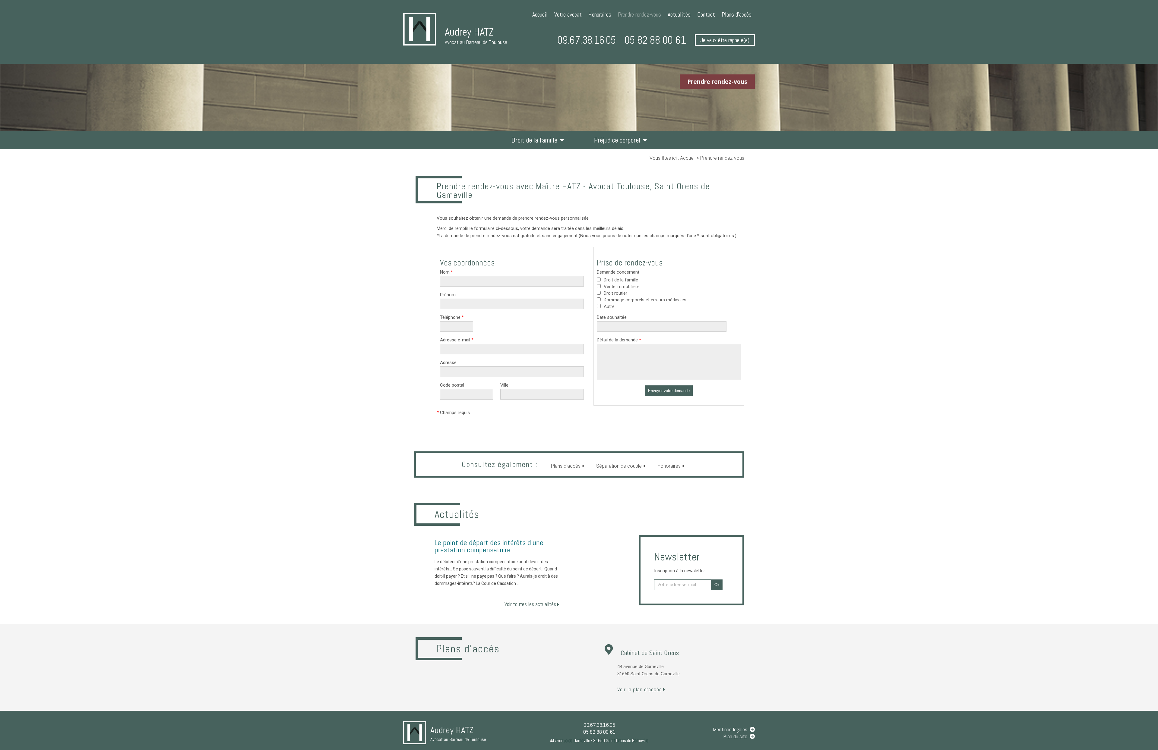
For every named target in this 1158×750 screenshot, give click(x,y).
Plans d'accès (736, 14)
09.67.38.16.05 (586, 40)
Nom (446, 272)
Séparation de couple (619, 466)
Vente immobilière (622, 286)
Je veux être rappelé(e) (724, 40)
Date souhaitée (612, 317)
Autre (609, 306)
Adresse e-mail (456, 340)
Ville (504, 385)
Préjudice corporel (617, 140)
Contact (706, 14)
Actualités (679, 14)
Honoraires (599, 14)
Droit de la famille (534, 140)
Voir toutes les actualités (530, 604)
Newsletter (679, 561)
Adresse (448, 362)
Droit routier (615, 293)
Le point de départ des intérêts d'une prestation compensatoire (489, 546)
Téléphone (452, 317)
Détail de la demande (619, 340)
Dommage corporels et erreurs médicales (645, 300)
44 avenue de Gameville (599, 740)
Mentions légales (730, 729)
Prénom (448, 294)
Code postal (452, 385)
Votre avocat (568, 14)
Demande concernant (618, 272)
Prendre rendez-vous (639, 14)
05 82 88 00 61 (655, 40)
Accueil (540, 14)
